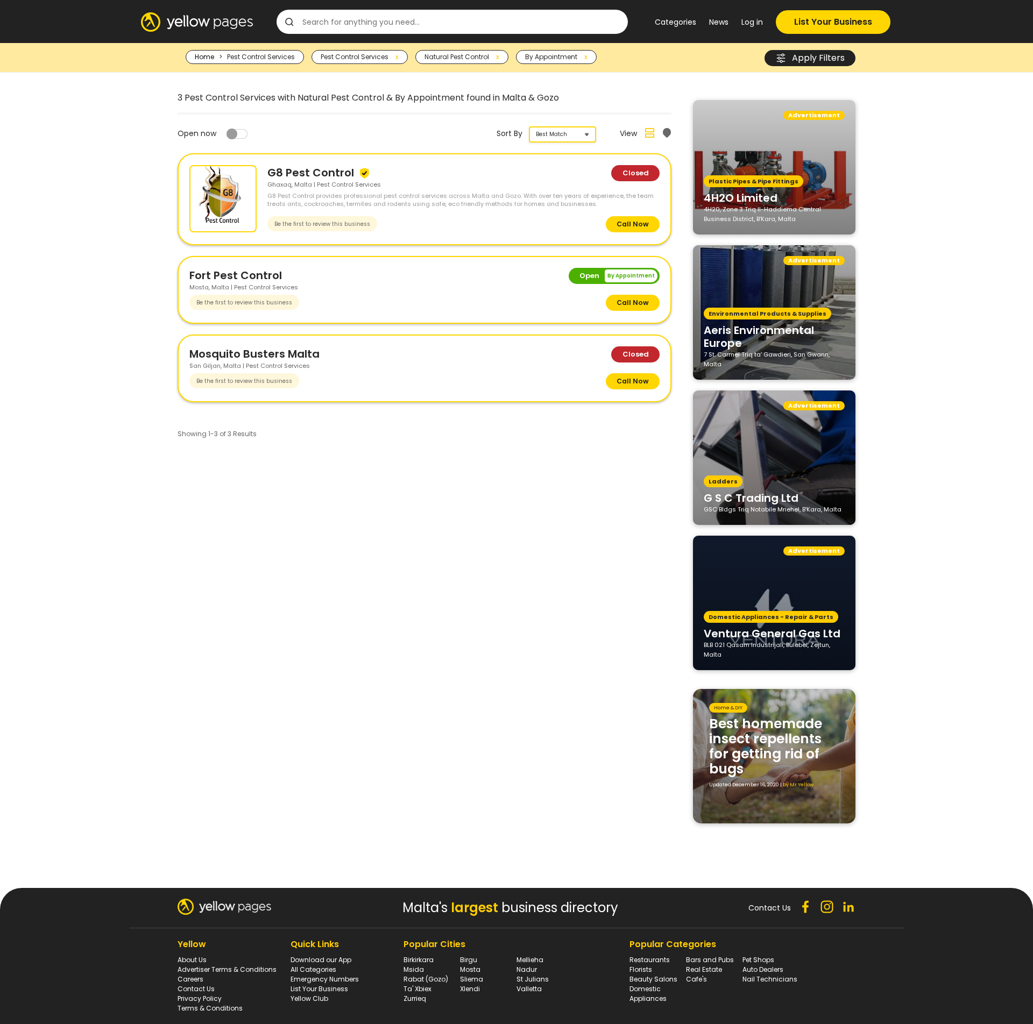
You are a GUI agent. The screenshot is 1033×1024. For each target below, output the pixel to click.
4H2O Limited (740, 197)
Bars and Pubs (710, 959)
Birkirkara (419, 959)
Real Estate (704, 969)
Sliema (471, 979)
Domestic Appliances (648, 993)
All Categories (313, 969)
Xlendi (470, 988)
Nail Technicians (769, 979)
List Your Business (833, 22)
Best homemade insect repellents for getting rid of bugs (765, 746)
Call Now (633, 224)
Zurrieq (415, 998)
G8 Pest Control (312, 172)
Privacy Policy (200, 998)
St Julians (532, 979)
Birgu (468, 959)
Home (204, 56)
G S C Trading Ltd (751, 497)
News (718, 22)
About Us (192, 959)
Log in (752, 22)
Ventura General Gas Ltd (772, 633)
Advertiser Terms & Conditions (227, 969)
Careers (190, 979)
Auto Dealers (762, 969)
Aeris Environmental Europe (759, 336)
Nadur (526, 969)
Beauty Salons (653, 979)
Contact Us (196, 988)
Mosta (470, 969)
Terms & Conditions (210, 1008)
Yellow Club (309, 998)
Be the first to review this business (322, 224)
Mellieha (529, 959)
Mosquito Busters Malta (254, 353)
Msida (414, 969)
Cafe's (696, 979)
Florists (640, 969)
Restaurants (649, 959)
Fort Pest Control (235, 275)
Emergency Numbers (325, 979)
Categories (675, 22)
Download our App (321, 959)
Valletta (529, 988)
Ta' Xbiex (417, 988)
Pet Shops (758, 959)
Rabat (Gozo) (426, 979)
